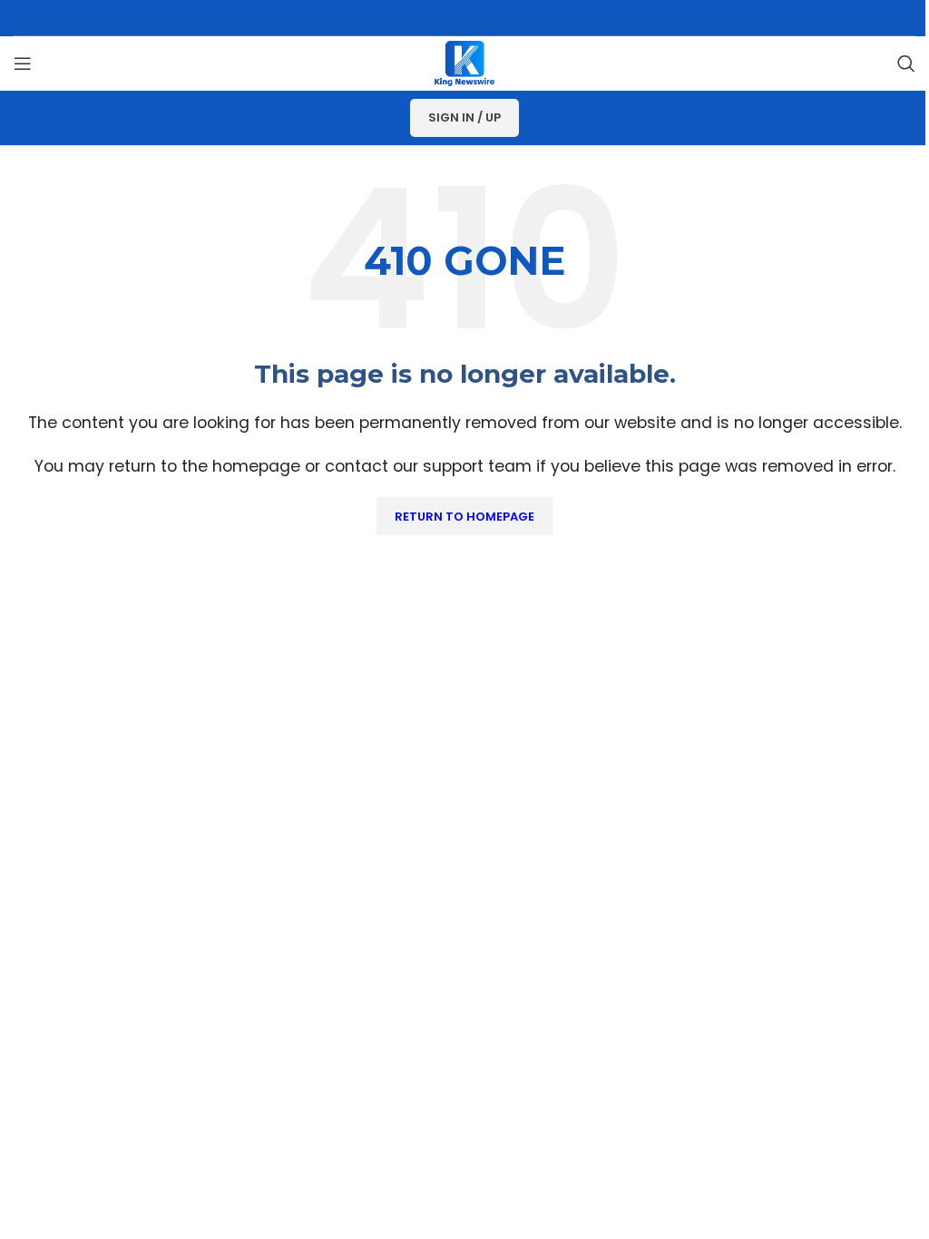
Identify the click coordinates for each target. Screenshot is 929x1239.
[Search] (906, 63)
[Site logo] (464, 62)
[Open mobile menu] (23, 63)
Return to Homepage (464, 516)
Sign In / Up (464, 117)
